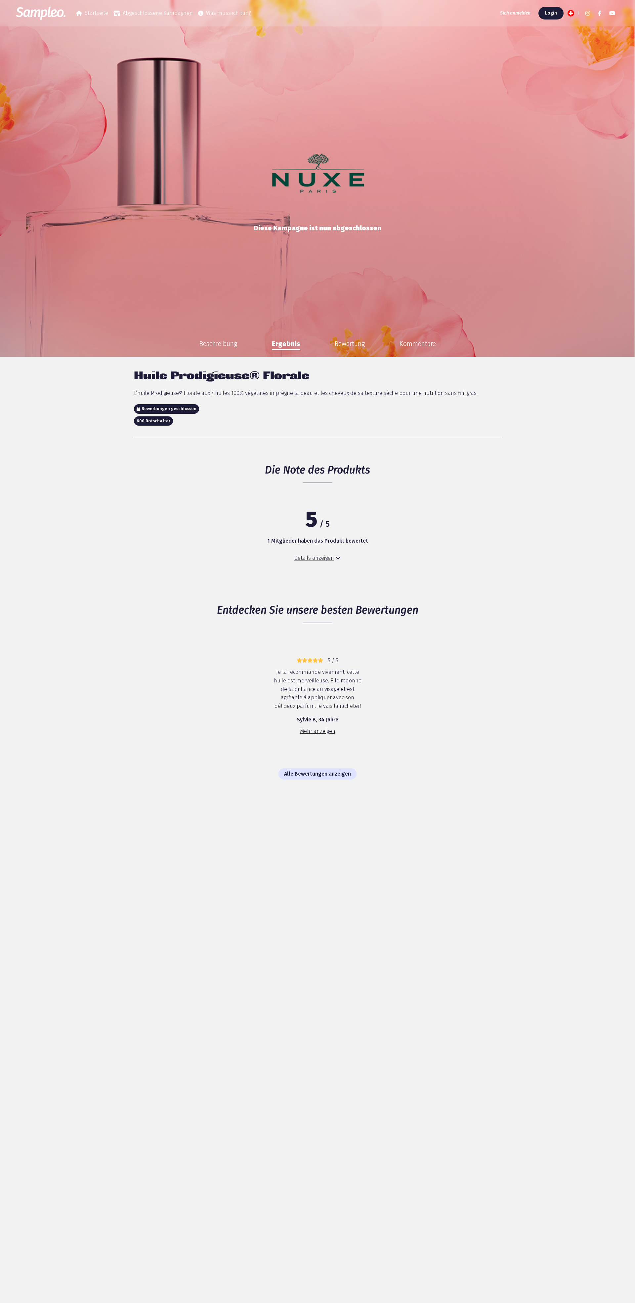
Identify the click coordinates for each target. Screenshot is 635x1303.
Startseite (96, 13)
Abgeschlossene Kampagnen (158, 13)
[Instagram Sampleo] (587, 13)
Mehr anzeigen (317, 731)
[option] (218, 343)
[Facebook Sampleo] (599, 13)
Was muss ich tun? (228, 13)
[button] (572, 13)
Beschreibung (218, 344)
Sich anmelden (515, 13)
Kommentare (418, 344)
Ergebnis (286, 344)
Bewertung (350, 344)
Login (551, 13)
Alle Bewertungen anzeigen (317, 774)
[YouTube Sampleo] (612, 13)
